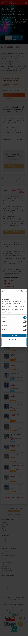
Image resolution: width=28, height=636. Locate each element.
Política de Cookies (10, 312)
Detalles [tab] (13, 295)
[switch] (25, 322)
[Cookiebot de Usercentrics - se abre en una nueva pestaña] (17, 291)
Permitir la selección (14, 339)
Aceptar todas (14, 335)
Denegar (14, 344)
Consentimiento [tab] (5, 295)
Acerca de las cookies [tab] (21, 295)
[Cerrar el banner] (26, 291)
